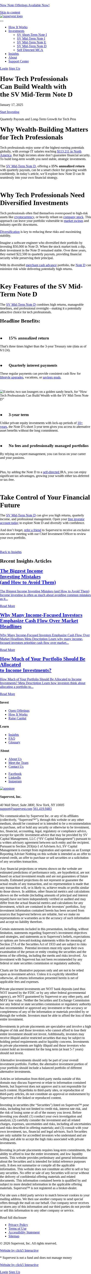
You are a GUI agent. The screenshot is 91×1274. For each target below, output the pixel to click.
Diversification (10, 232)
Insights (13, 53)
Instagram (15, 781)
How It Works (18, 27)
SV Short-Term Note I (32, 34)
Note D (80, 265)
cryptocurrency (24, 217)
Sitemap (13, 1236)
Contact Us (15, 766)
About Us (15, 759)
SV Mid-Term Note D (32, 46)
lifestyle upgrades (11, 377)
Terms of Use (17, 1228)
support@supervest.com (16, 809)
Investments (16, 31)
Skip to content (10, 12)
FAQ (11, 738)
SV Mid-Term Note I (31, 38)
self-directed (51, 472)
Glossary (14, 742)
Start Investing (9, 112)
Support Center (18, 61)
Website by (19, 1250)
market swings (73, 221)
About (12, 57)
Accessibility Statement (24, 1232)
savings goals (52, 377)
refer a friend (32, 530)
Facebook (15, 773)
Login (4, 68)
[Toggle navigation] (1, 21)
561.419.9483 (42, 809)
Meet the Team (18, 763)
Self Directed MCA (30, 50)
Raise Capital (17, 718)
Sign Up (14, 68)
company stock (73, 217)
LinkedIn (14, 777)
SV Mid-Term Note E (31, 42)
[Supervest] (11, 16)
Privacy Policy (18, 1225)
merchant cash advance (41, 265)
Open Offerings (18, 710)
